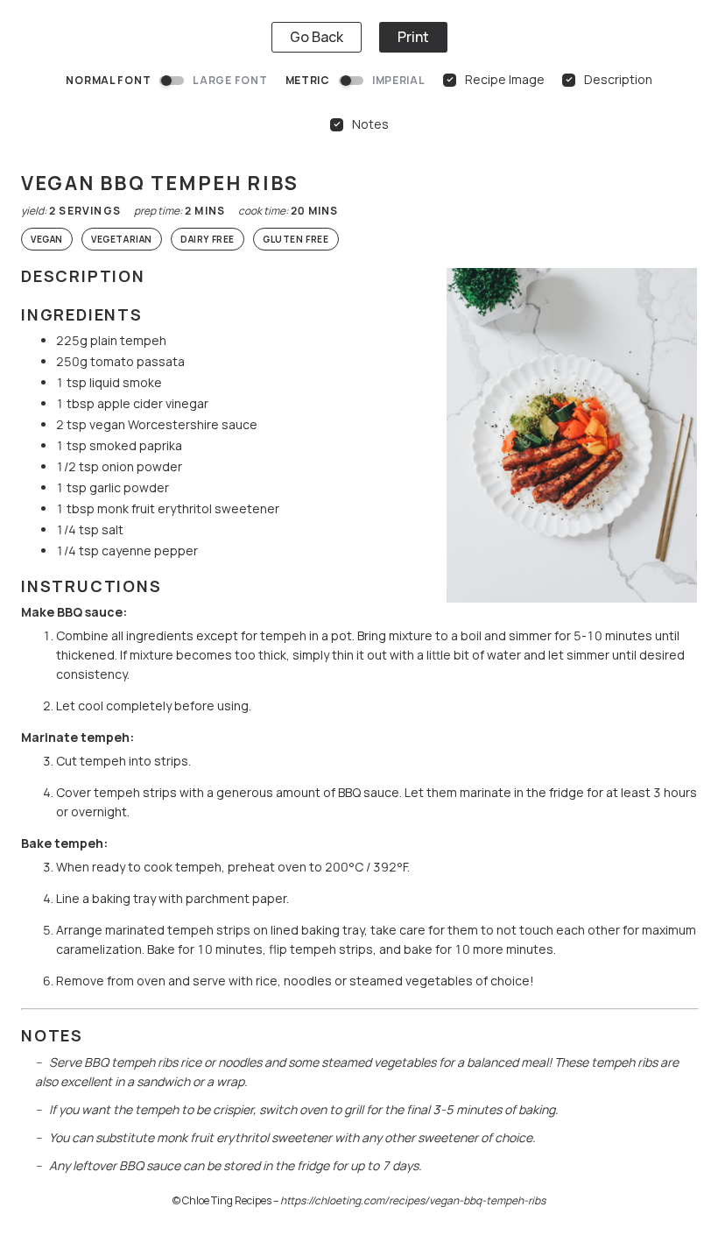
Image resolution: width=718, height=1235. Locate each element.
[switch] (171, 80)
